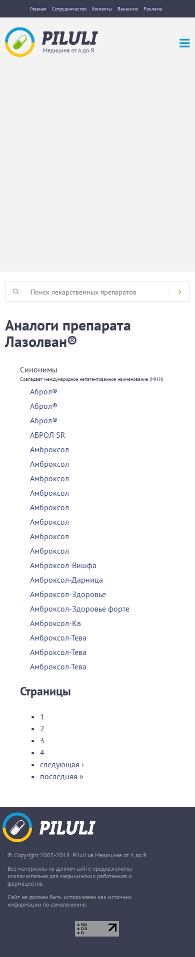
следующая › (62, 764)
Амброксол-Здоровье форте (80, 609)
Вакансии (128, 8)
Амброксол (49, 449)
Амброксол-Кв (55, 623)
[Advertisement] (97, 159)
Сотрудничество (69, 8)
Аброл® (44, 391)
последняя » (62, 776)
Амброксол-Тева (58, 637)
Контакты (102, 8)
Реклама (153, 8)
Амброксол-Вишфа (63, 565)
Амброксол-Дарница (66, 580)
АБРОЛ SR (48, 435)
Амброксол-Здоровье (68, 594)
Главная (38, 8)
